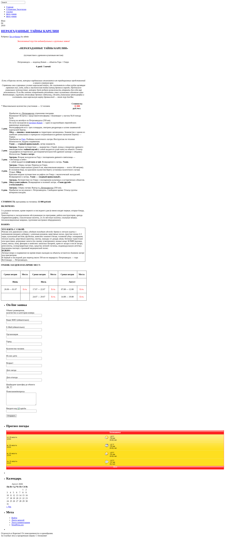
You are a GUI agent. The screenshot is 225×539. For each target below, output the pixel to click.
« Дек (8, 507)
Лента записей (17, 520)
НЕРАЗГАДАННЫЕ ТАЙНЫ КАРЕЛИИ (30, 31)
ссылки (9, 12)
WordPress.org (17, 525)
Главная (9, 7)
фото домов (11, 14)
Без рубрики (15, 36)
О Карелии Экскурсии (16, 9)
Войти (14, 518)
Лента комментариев (20, 522)
